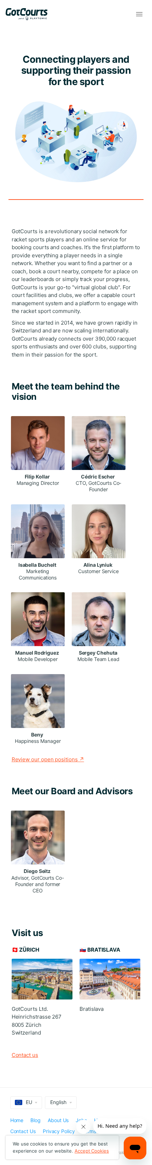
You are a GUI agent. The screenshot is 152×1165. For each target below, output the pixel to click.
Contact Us (23, 1131)
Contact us (25, 1055)
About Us (58, 1120)
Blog (35, 1120)
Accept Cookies (92, 1151)
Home (17, 1120)
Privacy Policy (59, 1131)
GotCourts (30, 14)
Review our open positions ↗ (48, 759)
